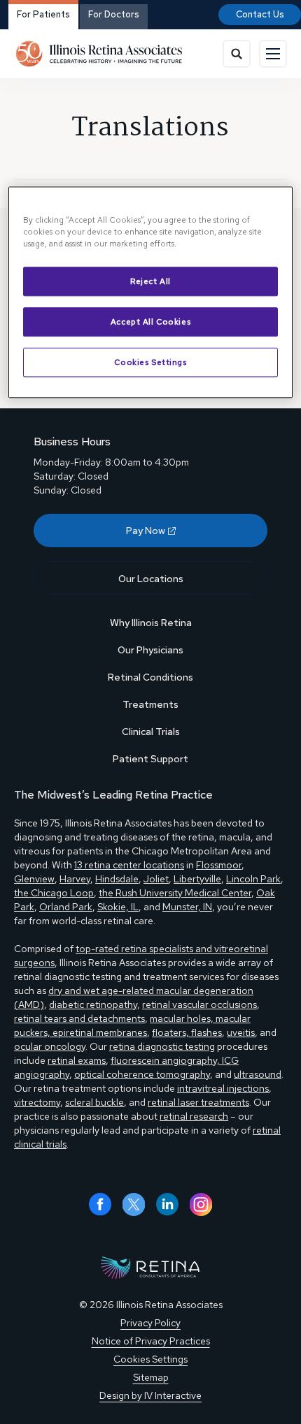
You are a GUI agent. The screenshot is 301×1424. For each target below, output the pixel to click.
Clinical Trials (151, 731)
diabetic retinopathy (93, 1004)
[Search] (237, 54)
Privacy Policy (150, 1323)
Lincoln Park (253, 879)
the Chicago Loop (54, 893)
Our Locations (150, 578)
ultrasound (257, 1074)
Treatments (150, 704)
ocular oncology (49, 1046)
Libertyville (197, 879)
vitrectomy (37, 1102)
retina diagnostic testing (162, 1046)
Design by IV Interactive (150, 1395)
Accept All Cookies (150, 321)
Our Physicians (150, 650)
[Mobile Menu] (273, 54)
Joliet (156, 879)
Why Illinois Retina (151, 622)
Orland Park (65, 906)
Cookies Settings (150, 362)
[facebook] (100, 1204)
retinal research (194, 1116)
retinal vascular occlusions (199, 1004)
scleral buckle (94, 1102)
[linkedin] (167, 1204)
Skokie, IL (118, 906)
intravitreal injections (223, 1088)
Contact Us (260, 14)
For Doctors (113, 14)
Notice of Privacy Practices (151, 1341)
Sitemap (151, 1377)
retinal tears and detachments (79, 1018)
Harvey (74, 879)
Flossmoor (218, 865)
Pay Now (145, 530)
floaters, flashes (187, 1032)
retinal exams (77, 1060)
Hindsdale (117, 879)
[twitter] (133, 1204)
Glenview (34, 879)
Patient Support (150, 758)
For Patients (43, 14)
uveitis (241, 1032)
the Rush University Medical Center (175, 893)
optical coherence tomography (142, 1074)
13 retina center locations (129, 865)
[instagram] (201, 1204)
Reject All (150, 281)
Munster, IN (187, 906)
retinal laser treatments (198, 1102)
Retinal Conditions (150, 677)
